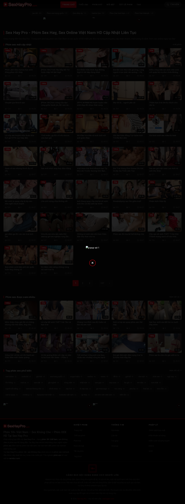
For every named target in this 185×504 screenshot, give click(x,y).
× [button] (92, 262)
